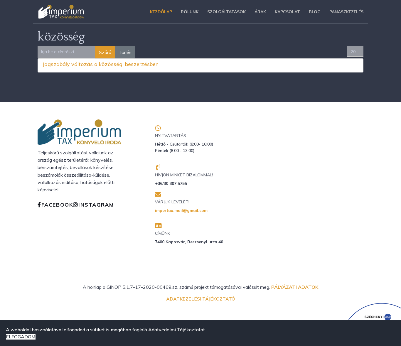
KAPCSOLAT (287, 11)
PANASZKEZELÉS (346, 11)
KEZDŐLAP (161, 11)
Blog (315, 11)
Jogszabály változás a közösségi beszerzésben (101, 64)
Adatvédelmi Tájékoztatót (176, 330)
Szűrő (105, 52)
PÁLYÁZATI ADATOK (294, 287)
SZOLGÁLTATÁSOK (226, 11)
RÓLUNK (189, 11)
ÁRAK (260, 11)
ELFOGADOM (21, 337)
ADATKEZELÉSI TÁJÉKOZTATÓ (200, 299)
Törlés (125, 52)
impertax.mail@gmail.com (181, 210)
